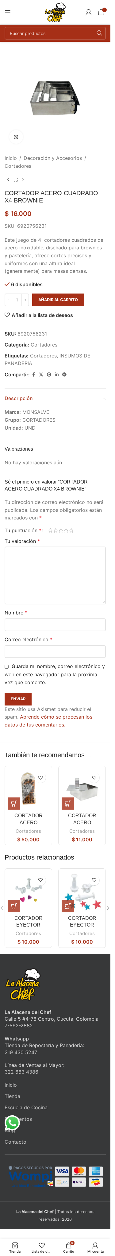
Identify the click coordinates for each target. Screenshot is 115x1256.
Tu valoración (22, 541)
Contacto (15, 1142)
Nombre (16, 613)
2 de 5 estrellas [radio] (55, 530)
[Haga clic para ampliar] (16, 137)
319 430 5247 (21, 1052)
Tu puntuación (23, 530)
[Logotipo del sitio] (55, 12)
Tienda (12, 1096)
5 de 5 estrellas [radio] (71, 530)
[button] (14, 803)
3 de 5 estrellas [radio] (60, 530)
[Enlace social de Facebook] (33, 375)
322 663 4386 (21, 1072)
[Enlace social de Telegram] (64, 375)
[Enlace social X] (41, 375)
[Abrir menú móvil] (8, 12)
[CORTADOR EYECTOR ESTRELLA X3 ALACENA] (82, 892)
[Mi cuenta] (88, 12)
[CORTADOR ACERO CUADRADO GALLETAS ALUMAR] (82, 789)
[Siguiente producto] (23, 179)
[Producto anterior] (8, 179)
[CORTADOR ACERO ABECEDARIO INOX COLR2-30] (28, 789)
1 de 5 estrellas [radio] (50, 530)
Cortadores (18, 166)
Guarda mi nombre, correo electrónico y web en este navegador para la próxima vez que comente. (55, 674)
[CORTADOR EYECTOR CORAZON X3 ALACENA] (28, 892)
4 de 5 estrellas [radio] (66, 530)
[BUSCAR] (99, 33)
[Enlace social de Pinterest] (49, 375)
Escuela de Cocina (26, 1107)
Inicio (11, 158)
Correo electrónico (28, 639)
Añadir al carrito (58, 299)
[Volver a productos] (15, 179)
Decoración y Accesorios (53, 158)
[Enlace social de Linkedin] (56, 375)
